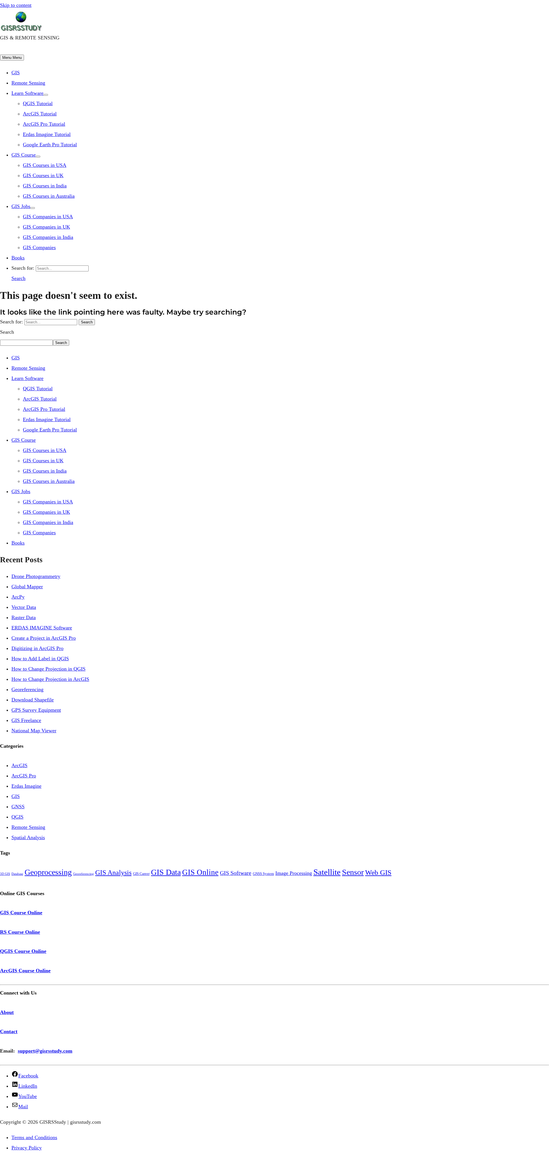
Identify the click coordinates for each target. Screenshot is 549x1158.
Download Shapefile (32, 700)
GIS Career (141, 873)
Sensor (353, 872)
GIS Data (166, 872)
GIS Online (200, 872)
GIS (15, 72)
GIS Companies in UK (46, 227)
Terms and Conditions (34, 1137)
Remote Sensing (28, 83)
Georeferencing (27, 689)
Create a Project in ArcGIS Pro (43, 638)
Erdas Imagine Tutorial (47, 134)
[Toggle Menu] (45, 95)
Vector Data (23, 607)
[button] (18, 278)
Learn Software (27, 93)
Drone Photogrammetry (35, 576)
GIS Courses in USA (44, 165)
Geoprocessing (48, 872)
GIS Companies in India (48, 237)
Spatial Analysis (28, 837)
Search (7, 332)
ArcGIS (19, 765)
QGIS (17, 817)
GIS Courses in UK (43, 175)
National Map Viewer (33, 730)
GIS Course (23, 155)
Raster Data (23, 617)
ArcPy (18, 597)
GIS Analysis (113, 872)
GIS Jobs (20, 206)
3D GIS (5, 873)
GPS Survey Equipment (36, 710)
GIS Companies (39, 247)
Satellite (327, 872)
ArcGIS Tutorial (40, 114)
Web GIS (378, 872)
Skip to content (15, 5)
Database (17, 873)
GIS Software (235, 873)
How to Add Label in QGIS (40, 658)
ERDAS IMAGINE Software (41, 628)
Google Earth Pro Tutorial (50, 144)
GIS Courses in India (45, 186)
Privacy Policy (26, 1148)
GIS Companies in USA (48, 216)
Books (18, 258)
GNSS (18, 806)
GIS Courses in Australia (49, 196)
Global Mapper (27, 586)
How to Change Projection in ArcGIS (50, 679)
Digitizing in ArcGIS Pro (37, 648)
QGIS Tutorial (38, 103)
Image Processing (293, 873)
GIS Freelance (26, 720)
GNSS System (263, 873)
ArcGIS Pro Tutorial (44, 124)
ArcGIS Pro (23, 776)
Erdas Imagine (26, 786)
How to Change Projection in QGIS (48, 669)
